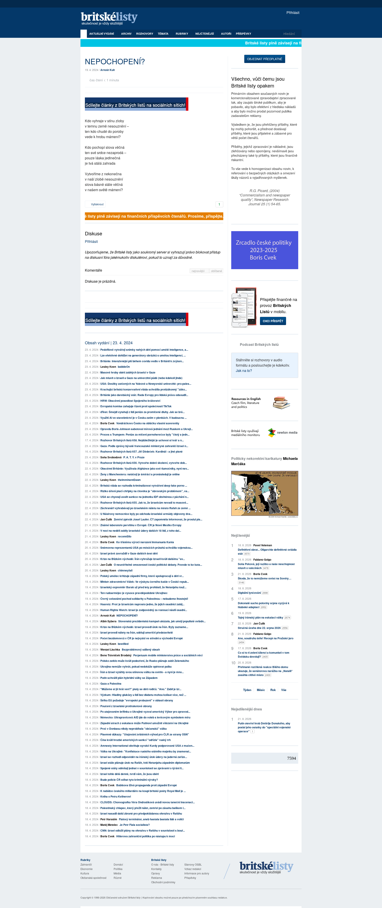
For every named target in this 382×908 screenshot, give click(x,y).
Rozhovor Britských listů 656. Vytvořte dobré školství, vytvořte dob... (143, 463)
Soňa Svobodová (111, 457)
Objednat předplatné (264, 59)
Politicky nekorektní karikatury (264, 461)
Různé (118, 877)
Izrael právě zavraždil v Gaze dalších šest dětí (129, 553)
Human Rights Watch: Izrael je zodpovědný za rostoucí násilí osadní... (143, 610)
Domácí (118, 864)
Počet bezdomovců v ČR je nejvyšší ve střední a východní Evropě (141, 638)
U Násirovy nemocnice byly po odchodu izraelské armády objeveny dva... (146, 514)
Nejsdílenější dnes (246, 709)
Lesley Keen (108, 367)
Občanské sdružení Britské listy (123, 897)
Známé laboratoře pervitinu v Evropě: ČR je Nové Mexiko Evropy (140, 525)
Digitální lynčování (253, 593)
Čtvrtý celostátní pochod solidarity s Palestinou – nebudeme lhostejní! (144, 599)
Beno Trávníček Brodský (116, 655)
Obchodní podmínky (163, 882)
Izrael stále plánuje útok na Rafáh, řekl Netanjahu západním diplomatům (145, 763)
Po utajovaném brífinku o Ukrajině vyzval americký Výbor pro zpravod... (145, 712)
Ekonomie (86, 869)
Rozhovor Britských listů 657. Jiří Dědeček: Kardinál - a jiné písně (141, 451)
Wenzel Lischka (110, 649)
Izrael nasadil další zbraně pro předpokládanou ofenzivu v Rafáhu (141, 813)
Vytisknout (96, 204)
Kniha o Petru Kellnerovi (115, 796)
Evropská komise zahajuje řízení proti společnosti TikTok (136, 406)
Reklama (156, 877)
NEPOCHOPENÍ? (127, 615)
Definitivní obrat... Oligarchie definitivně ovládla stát (267, 552)
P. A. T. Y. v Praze (134, 457)
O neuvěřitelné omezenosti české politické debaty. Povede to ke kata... (158, 565)
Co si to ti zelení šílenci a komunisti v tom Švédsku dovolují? (263, 655)
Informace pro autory (196, 873)
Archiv (126, 34)
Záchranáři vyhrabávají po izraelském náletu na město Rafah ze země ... (145, 508)
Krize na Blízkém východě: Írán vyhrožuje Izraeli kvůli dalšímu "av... (142, 559)
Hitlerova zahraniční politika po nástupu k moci (145, 836)
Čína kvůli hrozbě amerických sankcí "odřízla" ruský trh (135, 740)
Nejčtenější (240, 535)
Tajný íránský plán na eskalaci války (264, 617)
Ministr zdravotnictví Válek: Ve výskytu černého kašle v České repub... (144, 582)
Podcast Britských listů (259, 344)
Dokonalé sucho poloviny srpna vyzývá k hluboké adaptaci (263, 605)
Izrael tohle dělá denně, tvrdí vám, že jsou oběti (129, 774)
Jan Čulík (106, 519)
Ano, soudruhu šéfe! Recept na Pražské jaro (265, 640)
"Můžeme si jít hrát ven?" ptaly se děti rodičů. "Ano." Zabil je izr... (140, 689)
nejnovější (199, 271)
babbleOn (124, 367)
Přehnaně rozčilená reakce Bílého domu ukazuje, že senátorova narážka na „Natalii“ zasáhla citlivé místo (265, 671)
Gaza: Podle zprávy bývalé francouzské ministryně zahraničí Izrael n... (144, 446)
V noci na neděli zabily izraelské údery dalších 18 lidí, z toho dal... (140, 531)
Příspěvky (243, 34)
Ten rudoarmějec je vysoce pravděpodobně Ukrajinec (134, 593)
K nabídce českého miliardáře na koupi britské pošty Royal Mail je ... (143, 791)
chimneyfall (125, 570)
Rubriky (182, 34)
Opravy (155, 873)
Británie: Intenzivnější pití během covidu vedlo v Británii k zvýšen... (142, 361)
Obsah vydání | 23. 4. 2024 (109, 342)
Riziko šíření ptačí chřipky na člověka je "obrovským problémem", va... (144, 491)
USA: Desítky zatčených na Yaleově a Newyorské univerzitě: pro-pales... (145, 384)
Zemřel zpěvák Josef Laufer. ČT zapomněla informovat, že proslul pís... (158, 519)
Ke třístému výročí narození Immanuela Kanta (145, 542)
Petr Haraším (108, 819)
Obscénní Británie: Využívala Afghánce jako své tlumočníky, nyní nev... (144, 468)
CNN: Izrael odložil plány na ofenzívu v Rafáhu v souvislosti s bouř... (142, 830)
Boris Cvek (107, 423)
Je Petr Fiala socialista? (135, 825)
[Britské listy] (136, 104)
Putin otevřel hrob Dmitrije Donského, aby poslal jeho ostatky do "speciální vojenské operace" (264, 727)
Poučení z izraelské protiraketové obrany (126, 706)
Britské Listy (267, 868)
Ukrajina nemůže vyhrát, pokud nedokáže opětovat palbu (136, 666)
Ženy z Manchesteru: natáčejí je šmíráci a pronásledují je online (140, 474)
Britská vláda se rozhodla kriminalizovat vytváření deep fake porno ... (143, 485)
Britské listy (111, 19)
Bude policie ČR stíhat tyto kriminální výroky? (129, 780)
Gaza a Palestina (110, 683)
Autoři (226, 34)
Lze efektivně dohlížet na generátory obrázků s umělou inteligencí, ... (143, 355)
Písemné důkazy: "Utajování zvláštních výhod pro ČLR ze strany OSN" (144, 734)
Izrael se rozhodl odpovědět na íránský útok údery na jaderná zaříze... (143, 757)
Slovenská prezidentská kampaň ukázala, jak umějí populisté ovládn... (162, 621)
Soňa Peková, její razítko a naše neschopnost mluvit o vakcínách (266, 566)
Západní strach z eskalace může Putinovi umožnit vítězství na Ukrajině (144, 723)
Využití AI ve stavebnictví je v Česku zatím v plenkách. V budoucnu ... (143, 418)
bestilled (123, 644)
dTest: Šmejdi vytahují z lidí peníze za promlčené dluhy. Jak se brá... (142, 412)
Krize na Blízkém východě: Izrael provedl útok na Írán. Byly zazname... (144, 627)
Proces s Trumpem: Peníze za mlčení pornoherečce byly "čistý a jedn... (144, 434)
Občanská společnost (93, 877)
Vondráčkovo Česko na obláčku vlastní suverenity (147, 423)
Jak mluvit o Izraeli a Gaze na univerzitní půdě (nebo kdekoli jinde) (141, 378)
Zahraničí (86, 864)
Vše (283, 690)
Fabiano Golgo (262, 560)
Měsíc (261, 690)
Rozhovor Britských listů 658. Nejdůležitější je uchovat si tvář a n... (142, 440)
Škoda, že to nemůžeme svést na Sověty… (264, 580)
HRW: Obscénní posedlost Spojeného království (130, 401)
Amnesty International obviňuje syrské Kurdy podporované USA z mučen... (147, 746)
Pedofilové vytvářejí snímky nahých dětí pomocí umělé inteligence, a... (144, 350)
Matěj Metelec (109, 825)
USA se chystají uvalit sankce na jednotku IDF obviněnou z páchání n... (144, 497)
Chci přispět (273, 321)
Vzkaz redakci (192, 869)
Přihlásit (292, 12)
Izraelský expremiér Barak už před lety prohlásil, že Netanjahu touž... (143, 587)
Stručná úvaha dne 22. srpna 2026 (263, 628)
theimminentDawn (129, 480)
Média (117, 873)
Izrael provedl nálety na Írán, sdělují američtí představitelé (136, 632)
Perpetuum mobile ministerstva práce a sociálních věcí (167, 655)
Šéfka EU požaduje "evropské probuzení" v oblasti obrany (136, 700)
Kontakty (156, 869)
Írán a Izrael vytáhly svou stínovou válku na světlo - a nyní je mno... (142, 672)
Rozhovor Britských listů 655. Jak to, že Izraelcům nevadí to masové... (144, 502)
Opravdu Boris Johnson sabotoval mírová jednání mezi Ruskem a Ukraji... (146, 429)
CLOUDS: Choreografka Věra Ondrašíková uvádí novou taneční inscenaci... (147, 802)
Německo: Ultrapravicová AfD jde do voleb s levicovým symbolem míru (145, 717)
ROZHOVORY (144, 34)
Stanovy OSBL (193, 864)
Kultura (84, 873)
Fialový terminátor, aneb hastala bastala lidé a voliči (151, 819)
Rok (273, 690)
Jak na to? (244, 370)
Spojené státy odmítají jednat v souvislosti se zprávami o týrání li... (141, 768)
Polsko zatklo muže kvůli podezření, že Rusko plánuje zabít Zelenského (144, 661)
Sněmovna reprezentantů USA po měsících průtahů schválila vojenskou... (146, 548)
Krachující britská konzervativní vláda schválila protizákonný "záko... (143, 389)
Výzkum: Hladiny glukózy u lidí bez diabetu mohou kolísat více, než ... (143, 695)
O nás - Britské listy (162, 864)
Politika (118, 869)
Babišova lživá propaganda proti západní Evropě (146, 785)
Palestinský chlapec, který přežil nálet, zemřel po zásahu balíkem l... (142, 808)
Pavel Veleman (262, 545)
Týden (247, 690)
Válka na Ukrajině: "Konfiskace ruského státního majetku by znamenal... (145, 751)
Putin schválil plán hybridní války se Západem (129, 678)
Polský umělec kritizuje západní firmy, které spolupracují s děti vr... (142, 576)
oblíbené (216, 271)
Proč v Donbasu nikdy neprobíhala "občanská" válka (133, 729)
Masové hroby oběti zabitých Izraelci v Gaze (127, 372)
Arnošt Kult (107, 70)
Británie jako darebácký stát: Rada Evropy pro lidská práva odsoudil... (144, 395)
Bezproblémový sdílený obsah (141, 649)
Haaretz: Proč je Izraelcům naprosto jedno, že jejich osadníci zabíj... (142, 604)
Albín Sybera (108, 621)
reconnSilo (124, 536)
